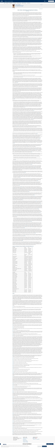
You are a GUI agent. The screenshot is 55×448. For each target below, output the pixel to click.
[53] (31, 221)
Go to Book (41, 4)
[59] (24, 235)
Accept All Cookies (44, 446)
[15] (27, 88)
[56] (24, 227)
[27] (40, 144)
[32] (15, 159)
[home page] (2, 1)
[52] (16, 215)
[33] (31, 164)
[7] (40, 41)
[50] (38, 208)
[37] (30, 178)
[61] (33, 246)
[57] (13, 427)
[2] (41, 19)
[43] (28, 191)
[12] (17, 68)
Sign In (46, 1)
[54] (26, 225)
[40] (21, 186)
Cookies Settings (39, 446)
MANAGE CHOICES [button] (50, 444)
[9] (38, 59)
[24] (15, 137)
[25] (39, 138)
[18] (33, 110)
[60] (22, 240)
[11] (21, 62)
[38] (37, 180)
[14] (17, 82)
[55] (31, 226)
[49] (40, 203)
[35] (25, 172)
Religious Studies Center (8, 1)
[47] (22, 199)
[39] (19, 185)
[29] (15, 148)
